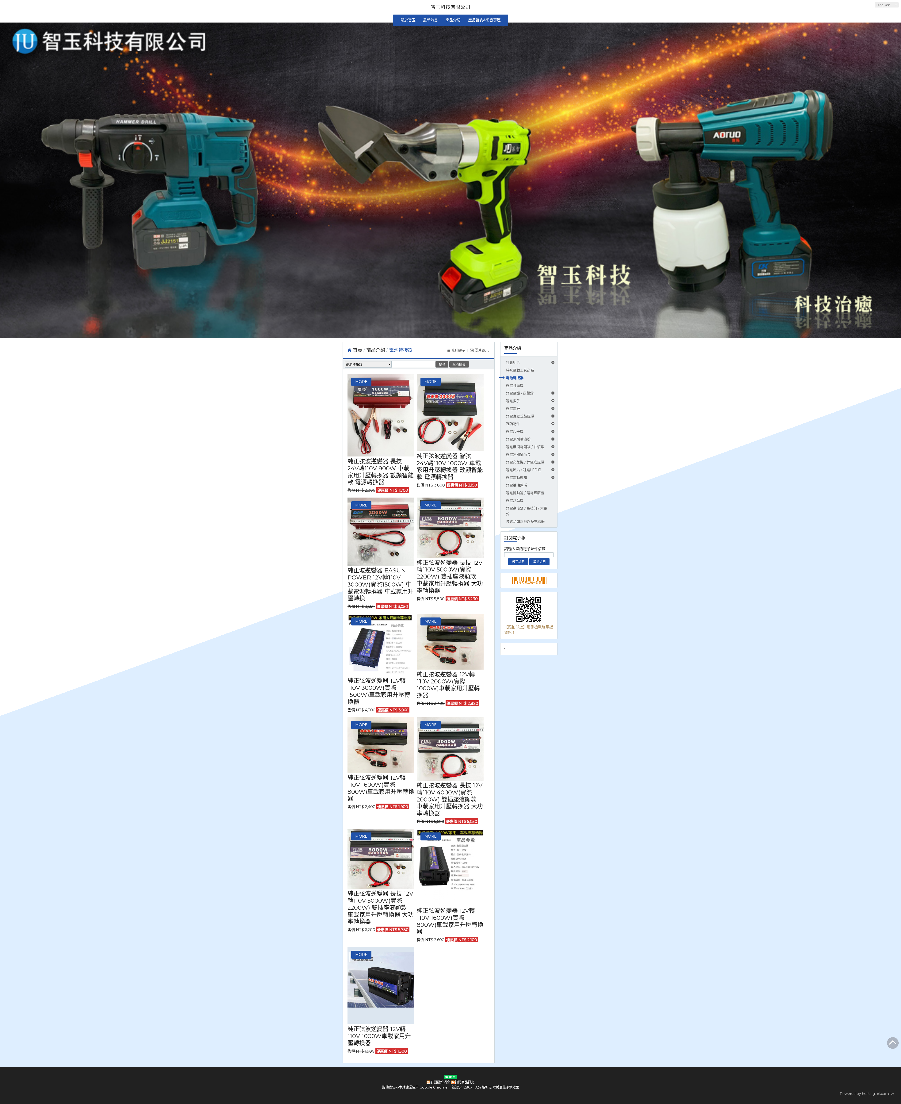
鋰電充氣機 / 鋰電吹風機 (525, 462)
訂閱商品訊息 (464, 1082)
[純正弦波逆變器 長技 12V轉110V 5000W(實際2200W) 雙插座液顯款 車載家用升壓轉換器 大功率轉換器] (450, 528)
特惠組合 (513, 362)
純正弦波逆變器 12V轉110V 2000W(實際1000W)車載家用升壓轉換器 (448, 685)
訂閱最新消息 (440, 1082)
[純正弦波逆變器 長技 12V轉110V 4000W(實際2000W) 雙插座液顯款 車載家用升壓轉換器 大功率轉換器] (450, 749)
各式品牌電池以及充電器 (525, 521)
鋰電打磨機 (514, 385)
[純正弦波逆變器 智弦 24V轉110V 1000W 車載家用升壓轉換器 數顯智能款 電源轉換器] (450, 412)
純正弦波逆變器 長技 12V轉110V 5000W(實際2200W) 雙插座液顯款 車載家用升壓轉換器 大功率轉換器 (450, 576)
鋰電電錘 (513, 408)
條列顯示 (458, 350)
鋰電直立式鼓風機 (520, 416)
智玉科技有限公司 (450, 7)
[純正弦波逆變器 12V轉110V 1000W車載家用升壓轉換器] (380, 985)
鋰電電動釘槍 (516, 477)
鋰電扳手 (513, 401)
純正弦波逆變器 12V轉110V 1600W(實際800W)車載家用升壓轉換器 (380, 788)
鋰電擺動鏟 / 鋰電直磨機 (525, 493)
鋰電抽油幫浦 (516, 485)
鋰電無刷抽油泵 (518, 454)
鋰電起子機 (514, 431)
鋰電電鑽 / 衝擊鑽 (520, 393)
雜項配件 (513, 424)
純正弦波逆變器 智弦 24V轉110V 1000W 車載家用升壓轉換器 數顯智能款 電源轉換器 (450, 466)
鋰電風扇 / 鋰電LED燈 (523, 470)
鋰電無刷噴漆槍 (518, 439)
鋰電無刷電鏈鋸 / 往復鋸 (525, 447)
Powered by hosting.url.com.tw (867, 1094)
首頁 (357, 350)
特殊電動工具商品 (520, 370)
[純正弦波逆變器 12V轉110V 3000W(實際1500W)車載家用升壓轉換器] (380, 645)
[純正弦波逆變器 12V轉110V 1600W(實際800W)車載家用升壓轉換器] (380, 745)
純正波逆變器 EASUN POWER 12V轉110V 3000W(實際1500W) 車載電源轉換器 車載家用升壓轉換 (380, 584)
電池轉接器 (514, 378)
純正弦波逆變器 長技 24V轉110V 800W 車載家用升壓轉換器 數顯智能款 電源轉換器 (380, 472)
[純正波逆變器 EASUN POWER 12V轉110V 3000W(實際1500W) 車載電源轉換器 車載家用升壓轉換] (380, 532)
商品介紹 (376, 350)
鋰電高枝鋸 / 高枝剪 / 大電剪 (526, 511)
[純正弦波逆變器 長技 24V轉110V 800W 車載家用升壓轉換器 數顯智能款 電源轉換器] (380, 415)
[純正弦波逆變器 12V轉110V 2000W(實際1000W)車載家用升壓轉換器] (450, 641)
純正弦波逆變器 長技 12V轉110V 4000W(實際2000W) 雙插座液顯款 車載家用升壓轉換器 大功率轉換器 (450, 799)
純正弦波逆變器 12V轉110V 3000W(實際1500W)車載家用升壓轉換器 (378, 691)
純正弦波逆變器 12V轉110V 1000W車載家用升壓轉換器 (379, 1035)
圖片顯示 (481, 350)
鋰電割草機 (514, 500)
